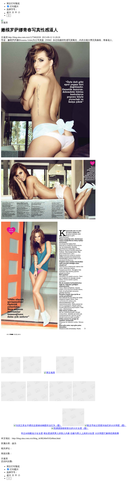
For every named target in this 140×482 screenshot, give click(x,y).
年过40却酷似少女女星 (32, 433)
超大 (9, 12)
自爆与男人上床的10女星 (82, 433)
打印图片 (14, 6)
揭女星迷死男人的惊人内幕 (56, 433)
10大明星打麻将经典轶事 (107, 433)
